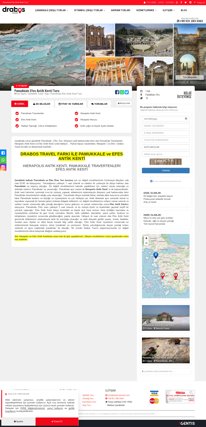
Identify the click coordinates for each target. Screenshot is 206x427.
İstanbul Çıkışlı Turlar (89, 10)
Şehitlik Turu (88, 395)
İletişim (168, 10)
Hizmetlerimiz (145, 10)
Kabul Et (58, 421)
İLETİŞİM (170, 2)
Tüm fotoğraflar (190, 77)
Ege (47, 94)
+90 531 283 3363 (191, 21)
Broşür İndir (125, 103)
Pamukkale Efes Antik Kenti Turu (66, 94)
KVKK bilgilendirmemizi (32, 408)
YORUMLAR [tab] (100, 104)
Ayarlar (19, 421)
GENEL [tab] (20, 103)
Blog (184, 10)
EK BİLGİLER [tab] (42, 104)
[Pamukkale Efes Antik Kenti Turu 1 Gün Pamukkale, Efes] (166, 350)
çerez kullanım (55, 408)
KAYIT (161, 2)
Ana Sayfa (21, 94)
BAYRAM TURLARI (120, 10)
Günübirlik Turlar (36, 94)
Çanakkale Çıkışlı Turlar (51, 10)
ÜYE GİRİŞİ (151, 2)
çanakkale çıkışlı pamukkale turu (158, 371)
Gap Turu (87, 405)
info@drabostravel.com (119, 395)
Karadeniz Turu (89, 402)
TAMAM (166, 170)
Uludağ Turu (88, 398)
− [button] (146, 243)
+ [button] (146, 238)
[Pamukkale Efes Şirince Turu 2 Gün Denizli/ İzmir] (166, 317)
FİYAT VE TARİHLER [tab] (72, 104)
